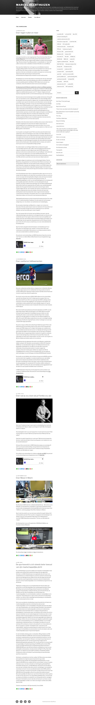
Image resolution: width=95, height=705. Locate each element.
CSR (59, 44)
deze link (42, 455)
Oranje (59, 66)
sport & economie (68, 74)
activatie (68, 34)
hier (25, 552)
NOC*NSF (60, 64)
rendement (68, 69)
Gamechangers (59, 142)
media (72, 59)
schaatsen (60, 71)
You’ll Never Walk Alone (61, 118)
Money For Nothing (60, 121)
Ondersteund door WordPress (49, 701)
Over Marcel (37, 17)
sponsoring (69, 71)
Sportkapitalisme (60, 155)
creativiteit (72, 41)
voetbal (70, 84)
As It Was (58, 103)
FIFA (59, 49)
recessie (60, 69)
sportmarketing (72, 76)
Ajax (75, 34)
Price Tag (58, 115)
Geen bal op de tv (60, 123)
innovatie (60, 56)
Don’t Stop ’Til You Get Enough (63, 101)
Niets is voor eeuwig (60, 137)
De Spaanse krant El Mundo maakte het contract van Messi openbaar (33, 87)
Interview (23, 17)
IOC (67, 56)
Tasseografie (59, 150)
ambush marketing (62, 36)
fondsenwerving (67, 49)
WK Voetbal (69, 86)
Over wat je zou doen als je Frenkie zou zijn (33, 396)
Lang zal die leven (60, 126)
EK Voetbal (66, 44)
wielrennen (60, 86)
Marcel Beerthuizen (33, 4)
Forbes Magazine (20, 58)
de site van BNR (42, 453)
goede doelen (69, 51)
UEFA (66, 81)
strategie (71, 79)
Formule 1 (60, 51)
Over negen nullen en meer (27, 33)
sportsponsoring (61, 79)
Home (17, 17)
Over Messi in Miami (24, 478)
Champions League (62, 41)
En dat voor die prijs (60, 139)
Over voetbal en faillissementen (29, 261)
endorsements (61, 46)
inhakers (68, 54)
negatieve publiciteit (62, 61)
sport (59, 74)
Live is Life (58, 134)
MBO (66, 59)
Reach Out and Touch (61, 106)
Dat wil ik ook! (59, 152)
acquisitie (60, 34)
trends (59, 81)
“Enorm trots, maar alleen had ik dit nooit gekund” (67, 109)
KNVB (59, 59)
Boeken (30, 17)
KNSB (72, 56)
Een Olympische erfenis (61, 147)
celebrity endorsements (63, 39)
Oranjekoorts (68, 66)
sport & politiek (61, 76)
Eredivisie (70, 46)
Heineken (60, 54)
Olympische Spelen (70, 64)
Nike (72, 61)
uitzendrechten (61, 84)
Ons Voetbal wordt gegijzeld (62, 144)
